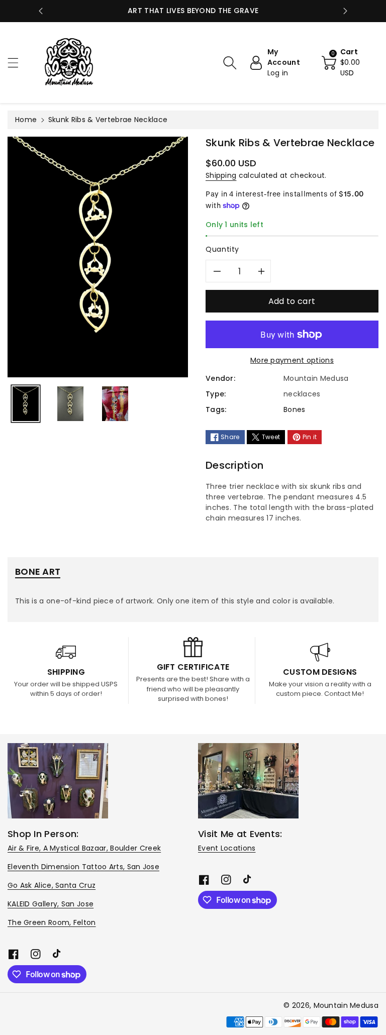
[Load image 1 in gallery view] (26, 403)
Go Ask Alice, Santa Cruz (51, 885)
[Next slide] (345, 11)
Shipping (221, 175)
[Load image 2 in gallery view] (70, 403)
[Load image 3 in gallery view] (115, 403)
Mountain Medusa (346, 1005)
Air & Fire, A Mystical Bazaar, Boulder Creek (84, 848)
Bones (294, 409)
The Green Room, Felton (52, 922)
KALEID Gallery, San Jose (50, 904)
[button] (18, 62)
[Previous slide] (41, 11)
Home (26, 120)
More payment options (292, 360)
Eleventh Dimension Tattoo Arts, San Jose (83, 867)
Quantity (222, 249)
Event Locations (227, 848)
